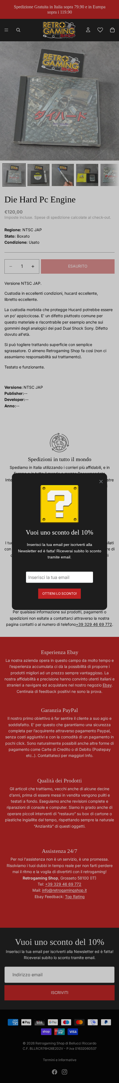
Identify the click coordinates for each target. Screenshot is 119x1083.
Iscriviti (59, 992)
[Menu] (6, 30)
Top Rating (75, 896)
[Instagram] (64, 1072)
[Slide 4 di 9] (87, 175)
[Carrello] (112, 30)
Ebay (107, 685)
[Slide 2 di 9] (38, 175)
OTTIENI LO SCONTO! (59, 593)
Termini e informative (59, 1060)
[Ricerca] (18, 30)
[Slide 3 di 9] (63, 175)
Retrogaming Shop (49, 1043)
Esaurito (77, 266)
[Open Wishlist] (100, 30)
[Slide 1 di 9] (14, 175)
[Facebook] (54, 1072)
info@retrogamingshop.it (64, 890)
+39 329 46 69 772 (94, 624)
